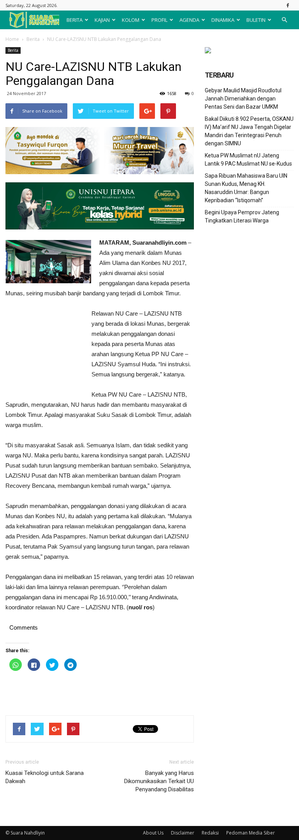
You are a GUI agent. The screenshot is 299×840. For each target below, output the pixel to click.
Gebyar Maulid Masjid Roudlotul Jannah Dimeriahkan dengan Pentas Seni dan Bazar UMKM (243, 98)
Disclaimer (182, 832)
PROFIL (159, 19)
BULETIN (256, 19)
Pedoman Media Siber (250, 832)
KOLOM (130, 19)
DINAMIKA (222, 19)
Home (12, 39)
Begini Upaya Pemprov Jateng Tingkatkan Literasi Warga (242, 216)
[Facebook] (288, 5)
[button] (284, 20)
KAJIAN (102, 19)
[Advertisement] (44, 351)
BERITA (75, 19)
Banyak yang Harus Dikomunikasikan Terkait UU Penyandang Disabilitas (159, 781)
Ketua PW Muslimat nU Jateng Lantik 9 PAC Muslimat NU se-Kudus (248, 159)
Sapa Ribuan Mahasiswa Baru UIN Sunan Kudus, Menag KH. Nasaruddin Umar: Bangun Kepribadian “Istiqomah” (246, 188)
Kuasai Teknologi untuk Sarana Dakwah (44, 777)
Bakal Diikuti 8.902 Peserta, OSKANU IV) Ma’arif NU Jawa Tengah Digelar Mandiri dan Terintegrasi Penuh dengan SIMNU (249, 131)
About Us (153, 832)
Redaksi (210, 832)
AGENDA (189, 19)
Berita (33, 39)
